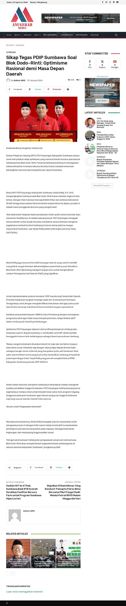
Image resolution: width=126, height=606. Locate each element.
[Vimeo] (114, 2)
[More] (68, 89)
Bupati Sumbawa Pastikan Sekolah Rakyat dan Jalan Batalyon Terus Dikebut (108, 163)
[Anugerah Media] (22, 18)
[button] (116, 35)
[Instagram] (106, 2)
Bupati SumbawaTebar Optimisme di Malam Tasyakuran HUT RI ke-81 (107, 175)
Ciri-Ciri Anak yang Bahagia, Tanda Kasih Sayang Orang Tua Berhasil (18, 563)
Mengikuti (102, 61)
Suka (90, 61)
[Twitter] (110, 2)
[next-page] (13, 573)
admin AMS (19, 80)
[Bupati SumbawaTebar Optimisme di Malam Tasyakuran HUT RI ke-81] (90, 174)
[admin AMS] (8, 80)
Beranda (10, 45)
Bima (43, 559)
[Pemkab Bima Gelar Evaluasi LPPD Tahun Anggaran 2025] (43, 553)
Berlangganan (116, 61)
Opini (18, 557)
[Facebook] (102, 2)
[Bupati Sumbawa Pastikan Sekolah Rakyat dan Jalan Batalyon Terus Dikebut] (90, 161)
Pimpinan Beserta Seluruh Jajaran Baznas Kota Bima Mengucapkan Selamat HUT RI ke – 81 (68, 563)
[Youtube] (117, 2)
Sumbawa (20, 45)
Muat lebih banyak (101, 185)
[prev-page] (8, 573)
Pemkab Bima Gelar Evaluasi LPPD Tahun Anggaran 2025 (43, 564)
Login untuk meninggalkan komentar (24, 591)
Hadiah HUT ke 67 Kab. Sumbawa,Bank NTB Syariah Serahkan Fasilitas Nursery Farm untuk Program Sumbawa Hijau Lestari (23, 492)
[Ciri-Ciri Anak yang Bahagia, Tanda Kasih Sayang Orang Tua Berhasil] (18, 553)
